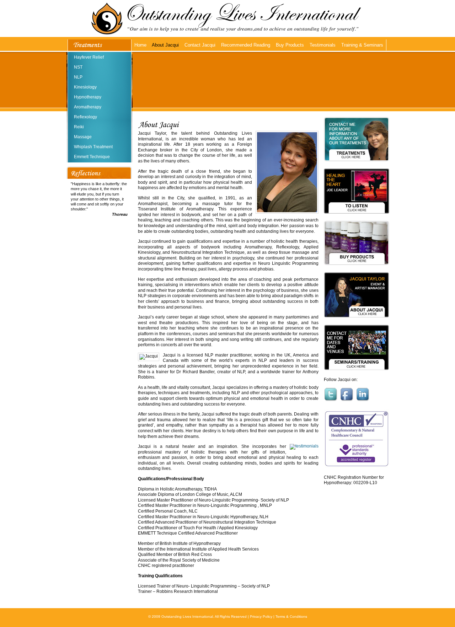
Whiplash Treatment (93, 146)
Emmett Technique (92, 156)
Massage (83, 136)
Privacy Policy (261, 616)
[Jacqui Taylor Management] (356, 322)
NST (78, 67)
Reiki (79, 126)
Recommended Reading (245, 45)
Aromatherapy (87, 106)
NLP (78, 77)
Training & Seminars (362, 45)
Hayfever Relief (89, 57)
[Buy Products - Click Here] (356, 270)
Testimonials (323, 45)
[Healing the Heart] (356, 218)
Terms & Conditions (291, 616)
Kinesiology (85, 87)
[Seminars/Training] (356, 375)
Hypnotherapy (87, 97)
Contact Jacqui (199, 45)
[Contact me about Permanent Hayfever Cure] (356, 166)
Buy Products (290, 45)
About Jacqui (165, 45)
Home (140, 45)
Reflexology (85, 116)
